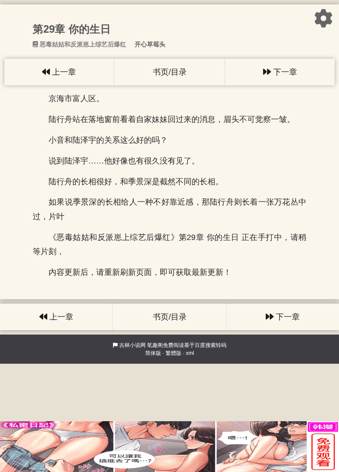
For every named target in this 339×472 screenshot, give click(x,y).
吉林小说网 (132, 345)
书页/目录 (170, 72)
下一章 (284, 72)
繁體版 (173, 353)
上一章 (63, 72)
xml (190, 353)
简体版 (153, 353)
